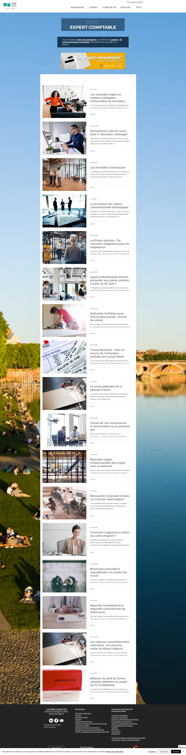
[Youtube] (62, 720)
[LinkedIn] (51, 720)
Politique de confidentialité (114, 751)
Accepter (176, 751)
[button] (131, 75)
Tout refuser (164, 751)
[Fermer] (183, 751)
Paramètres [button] (152, 751)
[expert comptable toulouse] (56, 720)
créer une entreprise (86, 39)
